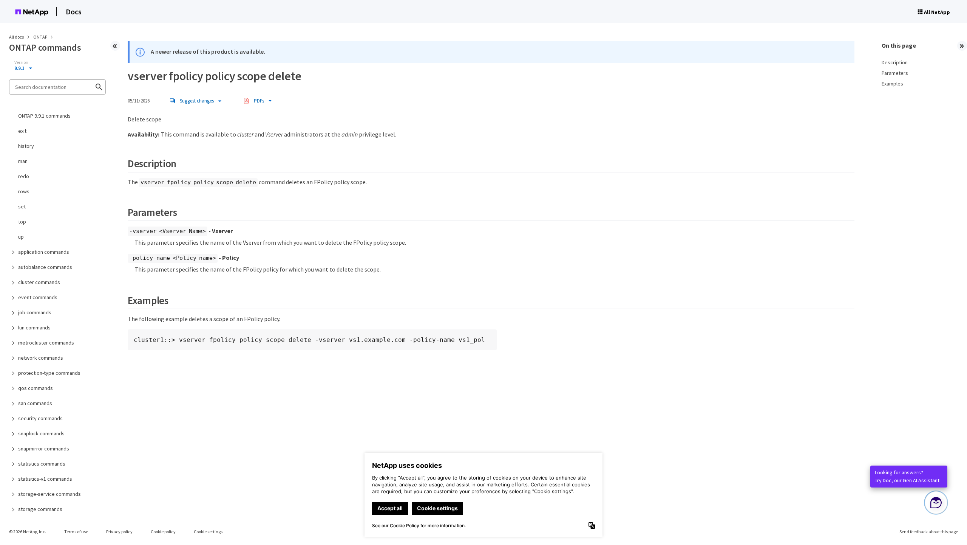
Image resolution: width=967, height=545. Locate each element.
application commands (43, 251)
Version (21, 62)
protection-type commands (49, 373)
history (26, 146)
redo (23, 176)
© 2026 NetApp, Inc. (27, 531)
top (22, 221)
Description (895, 62)
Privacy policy (119, 531)
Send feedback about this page (928, 531)
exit (22, 130)
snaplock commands (41, 433)
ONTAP (40, 37)
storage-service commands (49, 494)
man (23, 161)
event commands (37, 297)
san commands (35, 403)
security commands (40, 418)
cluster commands (39, 282)
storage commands (40, 509)
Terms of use (76, 531)
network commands (40, 357)
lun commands (34, 327)
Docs (74, 11)
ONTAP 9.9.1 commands (44, 115)
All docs (16, 37)
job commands (34, 312)
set (22, 206)
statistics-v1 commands (45, 478)
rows (23, 191)
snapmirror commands (43, 448)
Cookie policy (163, 531)
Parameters (895, 73)
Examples (892, 83)
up (21, 236)
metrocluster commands (46, 342)
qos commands (35, 388)
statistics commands (41, 463)
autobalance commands (45, 267)
